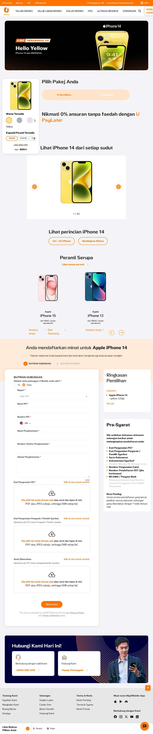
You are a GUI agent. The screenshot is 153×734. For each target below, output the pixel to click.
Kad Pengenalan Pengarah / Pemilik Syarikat (36, 518)
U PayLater (107, 94)
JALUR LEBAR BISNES (49, 11)
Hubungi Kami (46, 713)
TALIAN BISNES (24, 11)
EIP (29, 3)
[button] (146, 3)
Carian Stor (45, 704)
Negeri (21, 390)
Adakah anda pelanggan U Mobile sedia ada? (37, 381)
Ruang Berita (9, 709)
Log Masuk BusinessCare (120, 3)
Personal (7, 3)
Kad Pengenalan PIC (25, 482)
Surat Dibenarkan (22, 559)
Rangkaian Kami (10, 704)
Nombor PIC (24, 417)
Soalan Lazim (46, 700)
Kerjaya (6, 713)
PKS (90, 11)
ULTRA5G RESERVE (107, 11)
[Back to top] (148, 688)
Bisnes (19, 3)
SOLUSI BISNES (75, 11)
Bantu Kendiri (46, 709)
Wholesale (40, 3)
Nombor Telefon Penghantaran (33, 444)
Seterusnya (52, 604)
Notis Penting (83, 700)
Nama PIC (22, 404)
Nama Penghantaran (28, 431)
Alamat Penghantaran (29, 457)
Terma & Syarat (84, 704)
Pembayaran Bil (95, 3)
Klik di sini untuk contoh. (77, 482)
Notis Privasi (83, 709)
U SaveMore (64, 94)
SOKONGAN (129, 11)
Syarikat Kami (9, 700)
